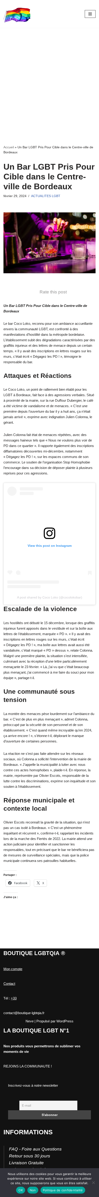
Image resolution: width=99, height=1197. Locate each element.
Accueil (8, 147)
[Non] (93, 1182)
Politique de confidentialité (63, 1190)
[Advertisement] (49, 79)
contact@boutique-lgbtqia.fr (23, 1013)
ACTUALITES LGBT (45, 196)
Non (33, 1190)
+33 (14, 998)
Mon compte (12, 969)
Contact (9, 984)
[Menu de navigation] (90, 14)
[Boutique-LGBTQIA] (17, 14)
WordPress (64, 1021)
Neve (30, 1021)
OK (20, 1190)
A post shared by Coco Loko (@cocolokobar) (49, 597)
